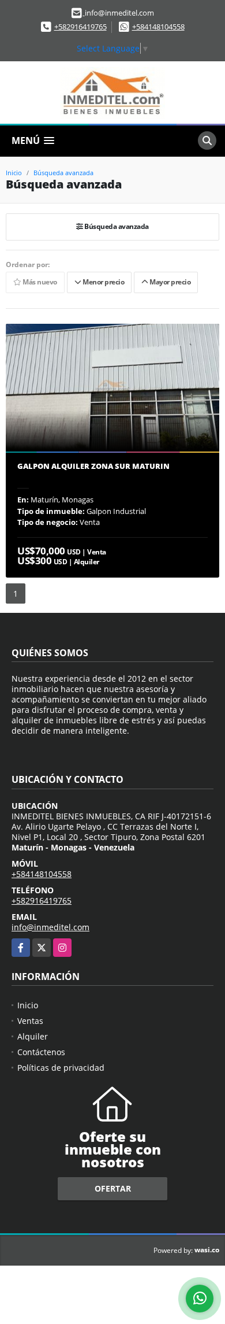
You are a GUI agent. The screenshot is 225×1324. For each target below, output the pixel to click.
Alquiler (32, 1036)
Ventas (30, 1020)
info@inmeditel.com (50, 927)
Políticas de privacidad (60, 1067)
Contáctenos (41, 1051)
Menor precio (102, 282)
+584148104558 (158, 26)
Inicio (14, 172)
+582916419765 (80, 26)
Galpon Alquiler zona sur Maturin (93, 466)
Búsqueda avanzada (63, 172)
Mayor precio (169, 282)
